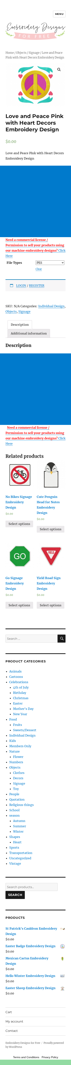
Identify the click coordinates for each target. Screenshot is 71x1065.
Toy (16, 789)
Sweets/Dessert (24, 730)
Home (9, 53)
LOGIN (21, 285)
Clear (39, 269)
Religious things (21, 805)
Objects (21, 53)
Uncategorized (20, 858)
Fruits (17, 725)
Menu (59, 13)
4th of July (21, 687)
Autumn (19, 821)
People (14, 794)
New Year (20, 714)
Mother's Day (23, 709)
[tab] (20, 324)
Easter (18, 703)
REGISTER (36, 285)
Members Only (20, 746)
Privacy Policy (50, 1057)
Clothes (18, 773)
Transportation (20, 853)
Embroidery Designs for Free (22, 1043)
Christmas (20, 698)
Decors (18, 778)
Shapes (14, 837)
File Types (14, 263)
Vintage (15, 863)
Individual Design (51, 306)
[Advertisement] (35, 201)
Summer (19, 826)
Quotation (17, 799)
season (14, 815)
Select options (19, 524)
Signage (34, 53)
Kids (12, 741)
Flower (18, 757)
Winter (18, 831)
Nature (14, 751)
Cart (8, 1012)
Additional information (29, 333)
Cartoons (16, 677)
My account (14, 1021)
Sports (14, 847)
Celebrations (18, 682)
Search (15, 895)
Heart (17, 842)
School (14, 810)
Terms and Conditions (26, 1057)
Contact (11, 1031)
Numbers (16, 762)
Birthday (19, 693)
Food (13, 719)
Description (20, 325)
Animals (15, 671)
